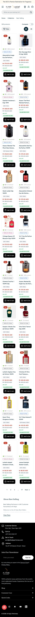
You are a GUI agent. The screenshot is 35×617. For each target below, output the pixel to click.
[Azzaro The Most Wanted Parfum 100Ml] (25, 85)
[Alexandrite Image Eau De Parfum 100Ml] (9, 40)
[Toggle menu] (2, 7)
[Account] (29, 7)
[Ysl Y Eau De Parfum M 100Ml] (25, 221)
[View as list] (31, 29)
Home (3, 18)
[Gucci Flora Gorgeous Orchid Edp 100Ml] (9, 402)
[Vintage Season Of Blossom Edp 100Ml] (9, 221)
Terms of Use (24, 562)
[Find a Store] (25, 7)
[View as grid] (26, 29)
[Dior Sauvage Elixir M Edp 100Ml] (25, 40)
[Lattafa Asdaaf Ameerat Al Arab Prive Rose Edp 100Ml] (9, 447)
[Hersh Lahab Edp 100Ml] (9, 176)
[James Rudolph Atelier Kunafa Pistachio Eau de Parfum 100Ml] (25, 447)
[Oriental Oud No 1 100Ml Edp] (9, 266)
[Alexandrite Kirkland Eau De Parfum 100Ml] (25, 176)
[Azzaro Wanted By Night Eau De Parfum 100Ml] (25, 266)
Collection (11, 18)
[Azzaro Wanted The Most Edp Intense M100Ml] (9, 131)
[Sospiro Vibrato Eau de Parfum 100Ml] (9, 312)
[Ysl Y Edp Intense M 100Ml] (25, 402)
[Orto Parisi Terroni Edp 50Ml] (25, 312)
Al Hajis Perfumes (12, 614)
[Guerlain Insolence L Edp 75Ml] (9, 85)
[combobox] (17, 12)
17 (22, 490)
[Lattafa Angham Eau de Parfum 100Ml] (9, 357)
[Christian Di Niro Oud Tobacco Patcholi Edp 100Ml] (25, 357)
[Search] (31, 12)
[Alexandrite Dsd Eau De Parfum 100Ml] (25, 131)
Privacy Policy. (5, 564)
